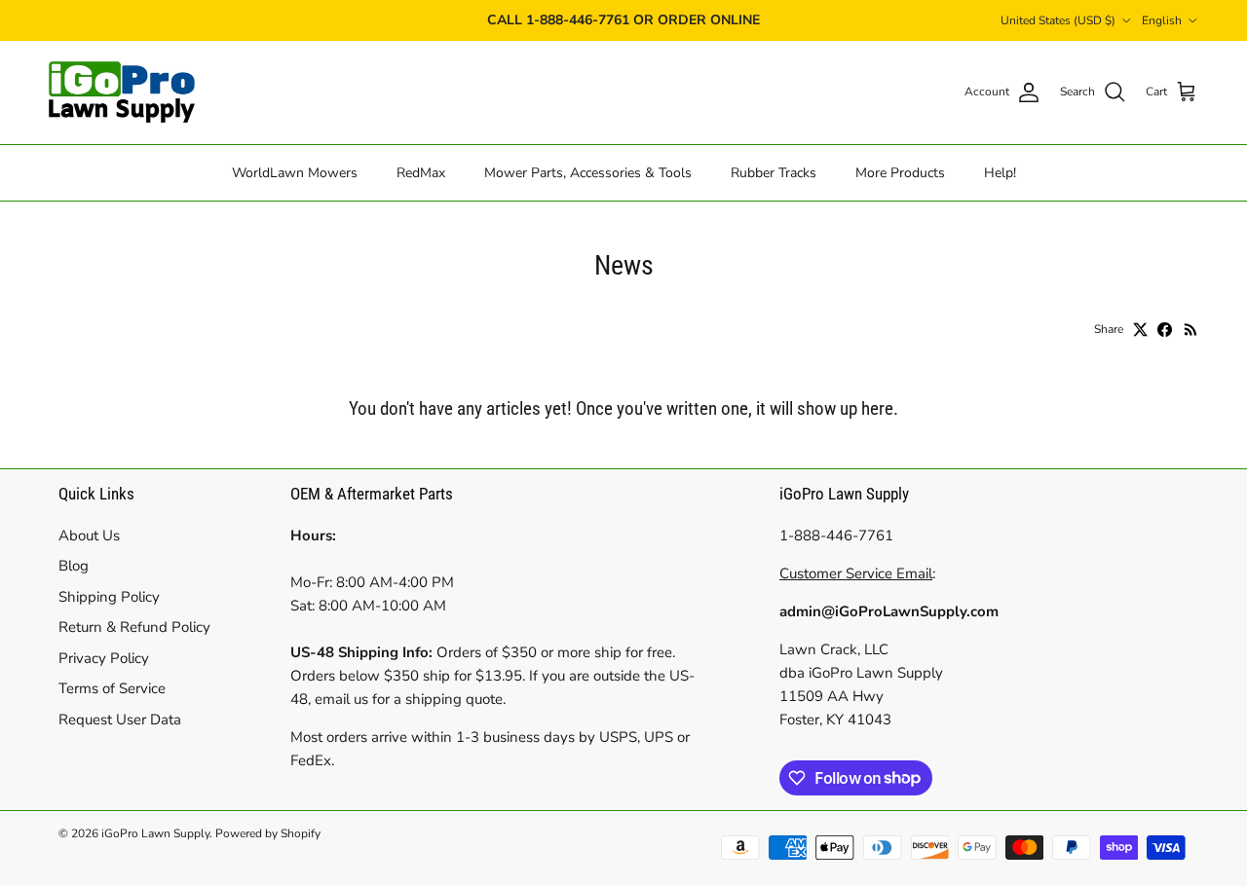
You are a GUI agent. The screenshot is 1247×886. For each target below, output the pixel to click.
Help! (1000, 172)
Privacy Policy (103, 658)
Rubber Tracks (773, 172)
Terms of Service (112, 688)
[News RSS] (1191, 329)
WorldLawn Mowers (295, 172)
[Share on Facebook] (1164, 329)
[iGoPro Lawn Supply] (122, 92)
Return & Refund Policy (134, 627)
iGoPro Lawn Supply (155, 833)
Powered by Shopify (268, 833)
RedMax (421, 172)
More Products (900, 172)
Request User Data (119, 719)
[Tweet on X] (1140, 329)
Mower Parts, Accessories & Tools (588, 172)
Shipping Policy (109, 597)
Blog (73, 565)
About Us (89, 535)
